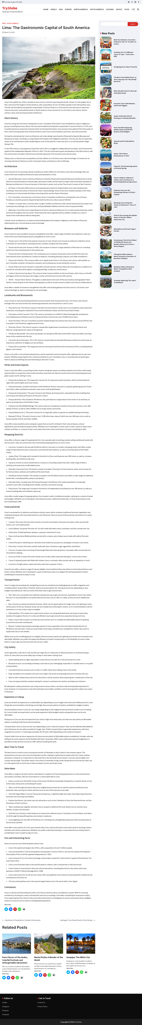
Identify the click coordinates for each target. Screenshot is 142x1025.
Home (45, 9)
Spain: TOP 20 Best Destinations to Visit (121, 155)
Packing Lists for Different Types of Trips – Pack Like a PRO (124, 54)
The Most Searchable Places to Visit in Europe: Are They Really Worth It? (125, 79)
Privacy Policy (42, 1006)
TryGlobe (9, 8)
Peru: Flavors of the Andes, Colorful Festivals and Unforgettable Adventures (15, 960)
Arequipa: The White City (78, 957)
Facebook (5, 1014)
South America (97, 9)
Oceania (110, 9)
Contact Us (41, 1002)
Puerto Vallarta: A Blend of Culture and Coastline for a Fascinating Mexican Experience (125, 180)
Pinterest (5, 1010)
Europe (68, 9)
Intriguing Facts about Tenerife (125, 67)
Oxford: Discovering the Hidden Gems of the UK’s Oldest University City (125, 217)
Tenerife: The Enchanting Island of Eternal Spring (125, 167)
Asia (61, 9)
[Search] (138, 9)
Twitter (4, 1002)
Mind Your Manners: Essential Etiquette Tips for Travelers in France (125, 42)
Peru (4, 23)
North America (81, 9)
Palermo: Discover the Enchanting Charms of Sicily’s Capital (124, 192)
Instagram (5, 1006)
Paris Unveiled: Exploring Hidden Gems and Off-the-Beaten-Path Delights (123, 130)
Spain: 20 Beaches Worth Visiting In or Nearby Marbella (124, 117)
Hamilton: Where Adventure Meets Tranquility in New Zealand (124, 269)
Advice (119, 9)
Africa (54, 9)
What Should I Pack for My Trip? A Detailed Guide (125, 92)
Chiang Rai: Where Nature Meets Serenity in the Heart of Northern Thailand (125, 256)
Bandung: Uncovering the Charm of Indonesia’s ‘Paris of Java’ (125, 205)
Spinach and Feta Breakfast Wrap (124, 142)
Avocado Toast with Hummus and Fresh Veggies (124, 105)
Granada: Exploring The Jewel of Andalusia (125, 281)
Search (133, 24)
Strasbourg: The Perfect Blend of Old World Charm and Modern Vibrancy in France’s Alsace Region (125, 243)
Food (126, 9)
